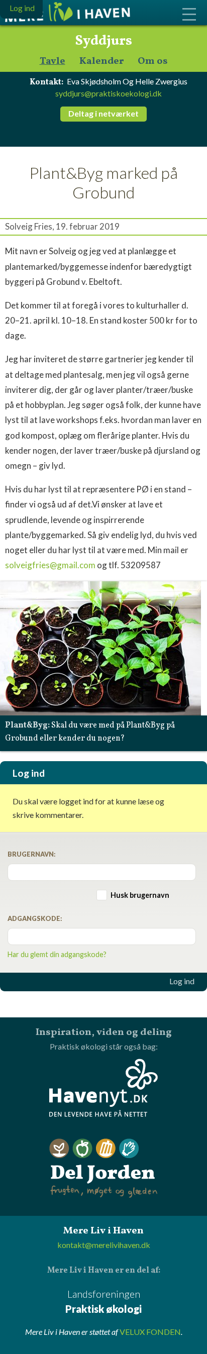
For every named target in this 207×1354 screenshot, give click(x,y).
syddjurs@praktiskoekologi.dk (108, 93)
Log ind (181, 981)
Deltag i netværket (103, 113)
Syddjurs (103, 41)
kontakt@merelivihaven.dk (103, 1244)
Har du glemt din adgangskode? (57, 954)
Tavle (52, 61)
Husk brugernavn (140, 895)
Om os (153, 61)
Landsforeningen (103, 1301)
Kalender (101, 61)
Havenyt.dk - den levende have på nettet (103, 1088)
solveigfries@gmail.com (50, 565)
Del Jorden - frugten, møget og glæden (103, 1168)
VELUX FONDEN (150, 1331)
